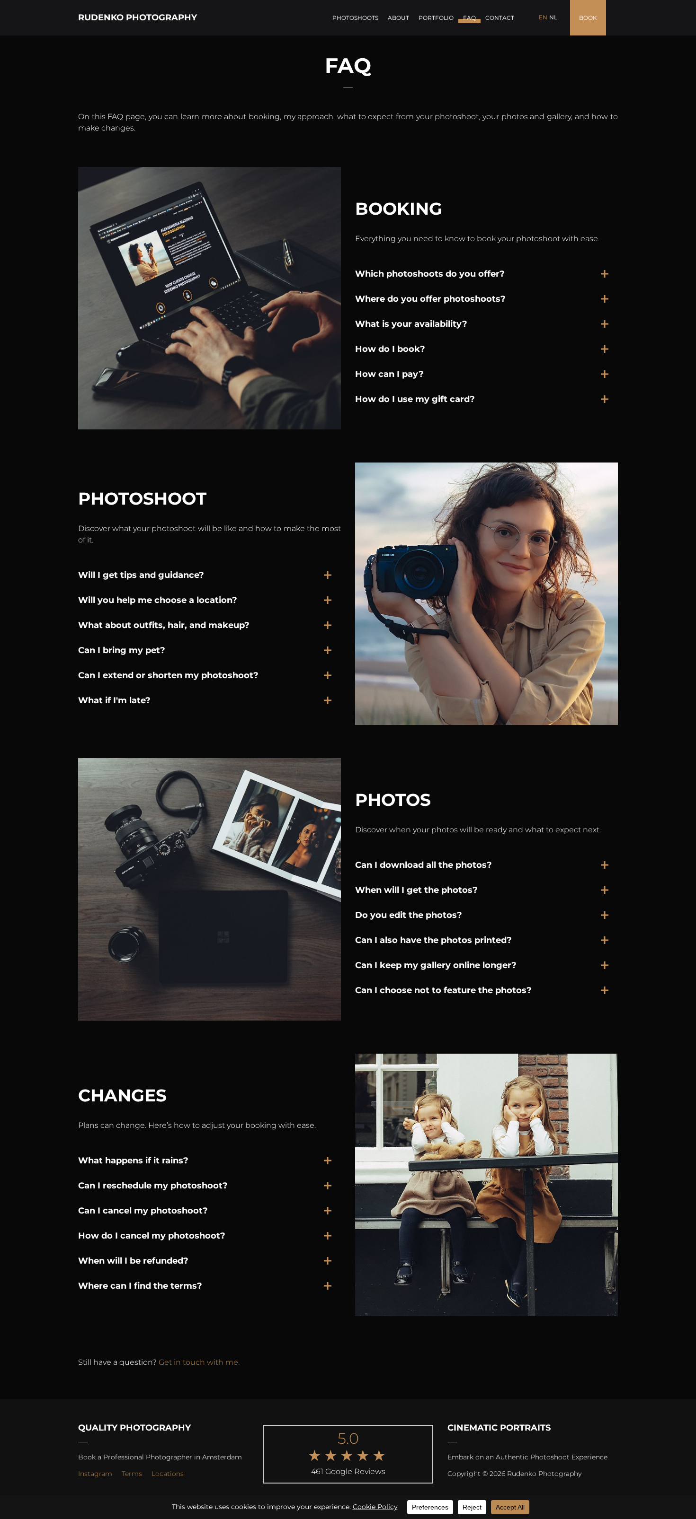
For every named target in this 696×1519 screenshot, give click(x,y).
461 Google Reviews (348, 1471)
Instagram (95, 1473)
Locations (168, 1473)
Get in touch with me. (199, 1362)
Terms (132, 1473)
